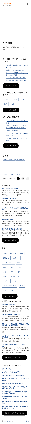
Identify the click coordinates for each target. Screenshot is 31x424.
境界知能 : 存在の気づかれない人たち (13, 383)
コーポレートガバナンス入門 (11, 372)
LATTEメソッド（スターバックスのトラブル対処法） (15, 336)
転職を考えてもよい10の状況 (15, 70)
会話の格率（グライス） (9, 304)
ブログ (18, 174)
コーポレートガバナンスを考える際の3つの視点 (15, 208)
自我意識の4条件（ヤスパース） (12, 314)
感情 (4, 267)
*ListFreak (7, 3)
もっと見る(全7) (11, 145)
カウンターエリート (8, 369)
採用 (5, 104)
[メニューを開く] (27, 4)
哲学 (4, 276)
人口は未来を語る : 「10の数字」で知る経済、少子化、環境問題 (15, 392)
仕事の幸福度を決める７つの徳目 (16, 80)
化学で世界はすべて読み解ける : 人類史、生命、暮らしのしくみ (15, 407)
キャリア (7, 99)
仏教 (4, 272)
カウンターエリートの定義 (10, 188)
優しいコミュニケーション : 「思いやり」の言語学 (15, 379)
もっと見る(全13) (11, 85)
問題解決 (6, 258)
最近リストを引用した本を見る (14, 413)
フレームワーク (15, 276)
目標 (21, 285)
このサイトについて (8, 174)
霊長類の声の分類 (7, 219)
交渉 (14, 281)
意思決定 (16, 258)
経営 (21, 253)
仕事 (4, 290)
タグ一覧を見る (9, 296)
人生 (12, 104)
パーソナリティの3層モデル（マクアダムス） (14, 345)
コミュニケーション (9, 253)
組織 (12, 290)
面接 (15, 99)
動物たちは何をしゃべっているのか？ (13, 375)
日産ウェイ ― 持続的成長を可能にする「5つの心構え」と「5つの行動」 (15, 324)
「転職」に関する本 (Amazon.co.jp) (14, 159)
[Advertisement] (15, 25)
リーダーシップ (8, 262)
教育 (12, 272)
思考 (19, 272)
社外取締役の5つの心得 (9, 198)
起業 (22, 99)
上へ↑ (27, 421)
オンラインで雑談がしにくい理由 (12, 229)
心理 (19, 267)
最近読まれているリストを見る (14, 357)
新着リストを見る (10, 240)
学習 (18, 262)
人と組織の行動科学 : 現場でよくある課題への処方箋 (15, 397)
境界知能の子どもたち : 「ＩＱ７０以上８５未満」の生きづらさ (15, 387)
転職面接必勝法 (12, 130)
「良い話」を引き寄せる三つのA (16, 78)
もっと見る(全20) (11, 110)
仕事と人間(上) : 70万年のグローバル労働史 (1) (14, 402)
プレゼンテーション (9, 285)
